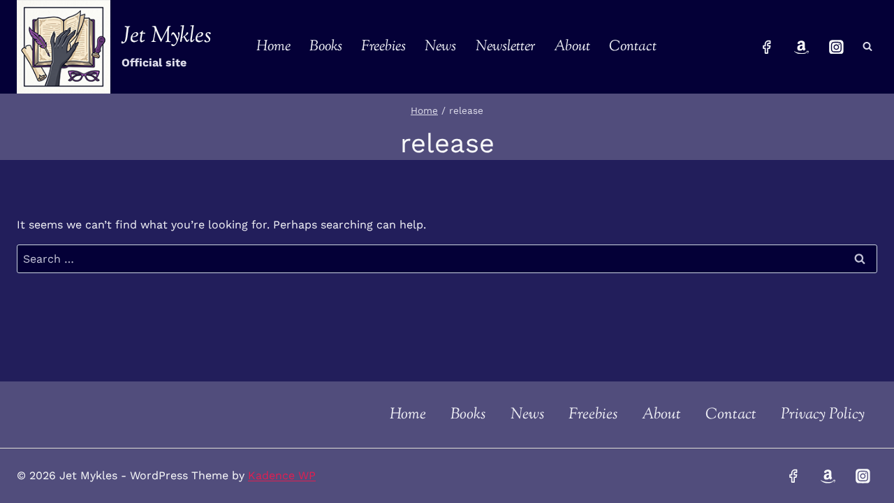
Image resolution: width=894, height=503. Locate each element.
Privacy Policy (823, 415)
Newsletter (505, 46)
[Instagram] (836, 46)
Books (325, 46)
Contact (633, 46)
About (572, 46)
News (440, 46)
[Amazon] (801, 46)
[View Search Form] (867, 47)
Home (273, 46)
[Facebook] (767, 46)
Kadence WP (282, 475)
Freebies (383, 46)
